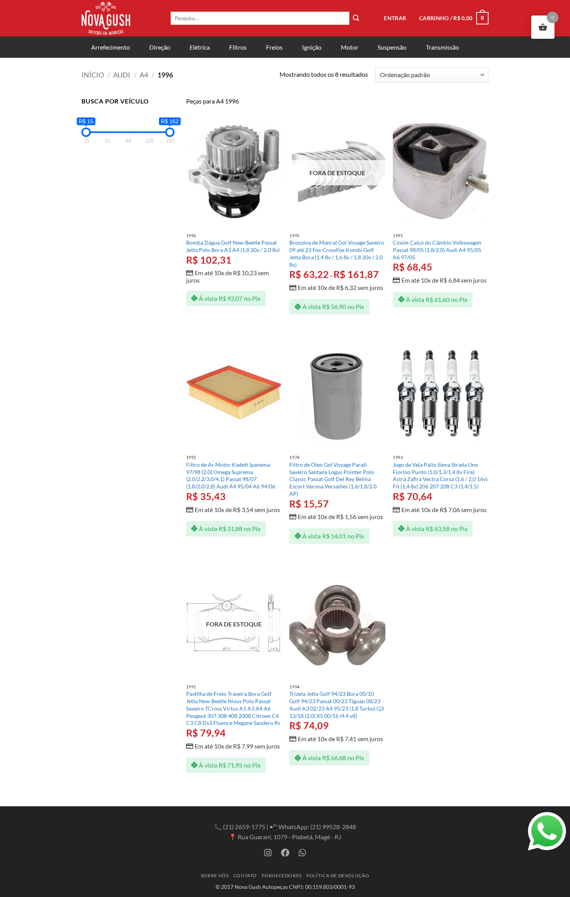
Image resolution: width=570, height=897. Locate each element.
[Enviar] (356, 18)
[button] (395, 18)
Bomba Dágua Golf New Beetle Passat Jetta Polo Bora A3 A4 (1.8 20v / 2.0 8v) (233, 246)
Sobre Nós (215, 875)
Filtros (238, 47)
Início (92, 75)
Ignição (311, 47)
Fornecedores (282, 875)
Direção (159, 47)
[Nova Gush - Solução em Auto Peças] (120, 18)
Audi (121, 75)
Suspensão (392, 47)
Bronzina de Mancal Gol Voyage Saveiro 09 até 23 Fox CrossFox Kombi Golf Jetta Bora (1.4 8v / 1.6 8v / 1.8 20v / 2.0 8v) (336, 253)
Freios (274, 47)
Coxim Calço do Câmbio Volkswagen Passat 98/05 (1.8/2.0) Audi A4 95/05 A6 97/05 (437, 249)
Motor (349, 47)
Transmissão (442, 47)
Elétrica (200, 47)
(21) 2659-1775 (244, 826)
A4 (144, 75)
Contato (245, 875)
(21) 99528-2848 (333, 826)
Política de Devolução (337, 875)
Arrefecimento (110, 47)
